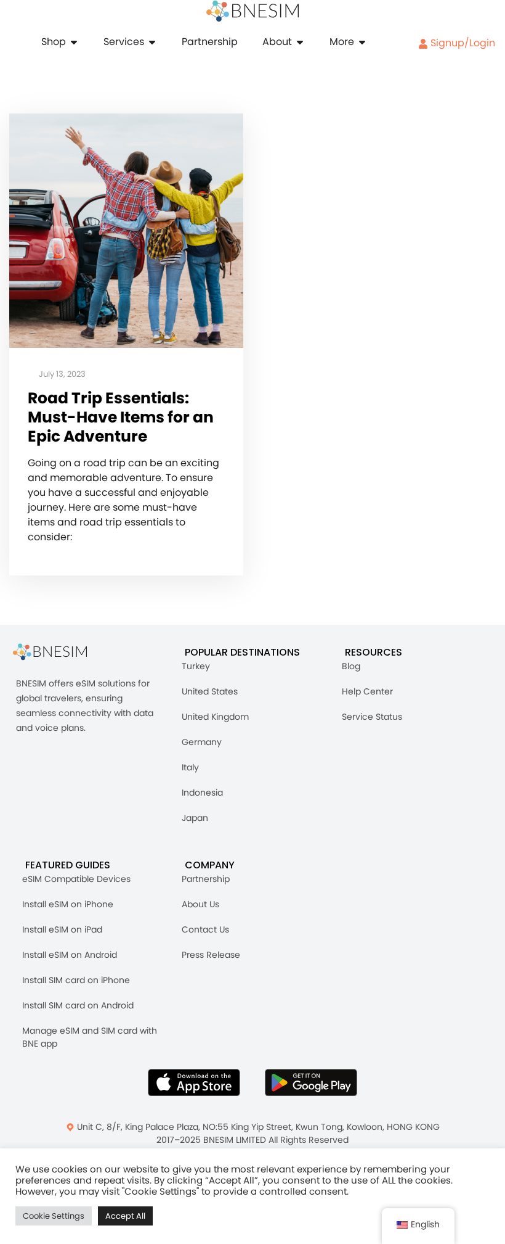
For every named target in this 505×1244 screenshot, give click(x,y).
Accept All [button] (125, 1216)
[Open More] (362, 42)
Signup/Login (461, 43)
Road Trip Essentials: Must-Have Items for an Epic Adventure (121, 418)
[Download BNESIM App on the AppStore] (194, 1082)
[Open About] (300, 42)
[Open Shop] (74, 42)
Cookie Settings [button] (53, 1216)
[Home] (252, 11)
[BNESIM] (59, 652)
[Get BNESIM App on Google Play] (311, 1082)
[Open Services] (152, 42)
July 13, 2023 (61, 374)
